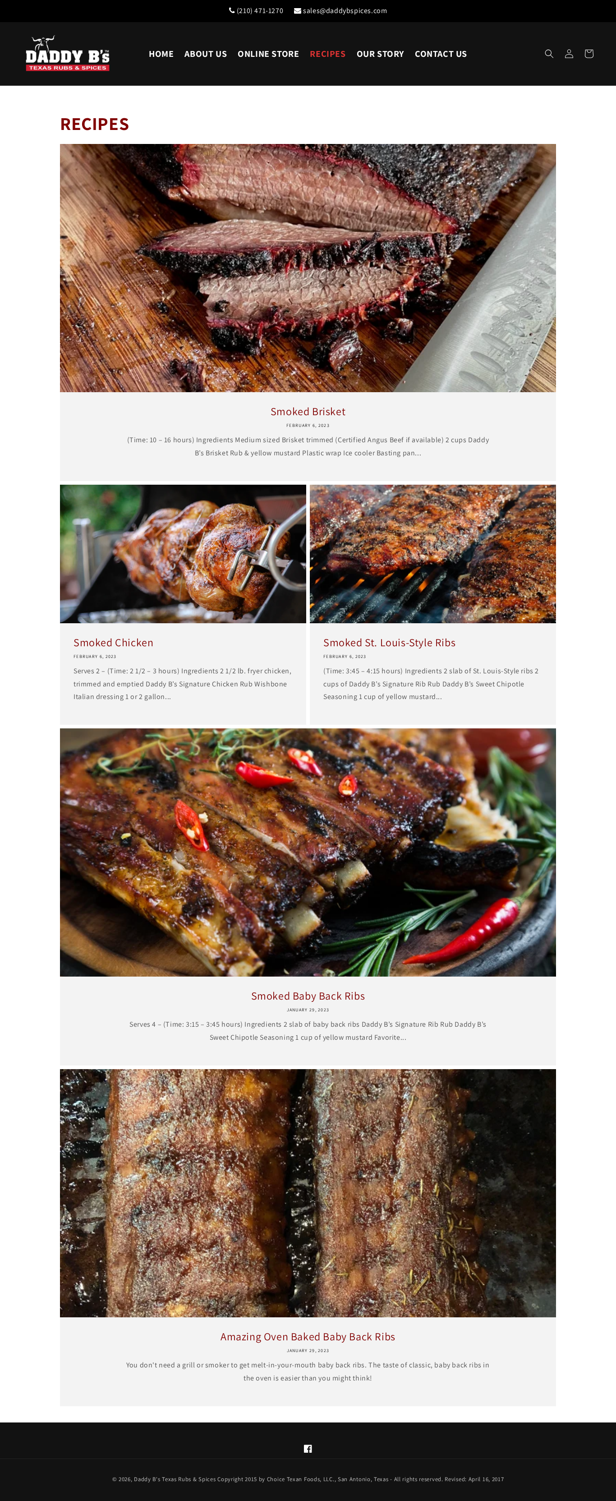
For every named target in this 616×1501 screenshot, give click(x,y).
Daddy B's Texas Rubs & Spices (175, 1479)
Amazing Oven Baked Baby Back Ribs (308, 1336)
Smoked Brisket (308, 411)
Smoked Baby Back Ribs (308, 996)
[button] (549, 54)
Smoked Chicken (113, 642)
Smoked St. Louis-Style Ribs (389, 642)
